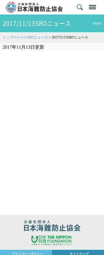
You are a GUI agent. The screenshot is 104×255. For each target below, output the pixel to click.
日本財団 (52, 241)
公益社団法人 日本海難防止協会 (52, 226)
